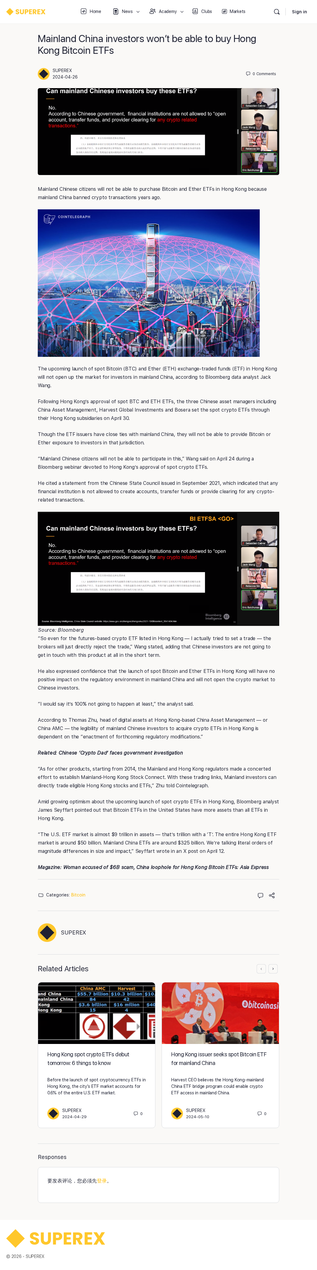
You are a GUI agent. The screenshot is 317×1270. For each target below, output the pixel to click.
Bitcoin (78, 894)
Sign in (299, 11)
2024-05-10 (197, 1116)
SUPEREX (62, 70)
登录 (102, 1181)
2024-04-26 (65, 77)
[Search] (277, 11)
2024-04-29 (74, 1116)
